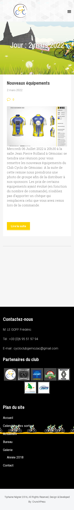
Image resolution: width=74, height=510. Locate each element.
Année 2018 (15, 457)
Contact (8, 465)
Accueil (8, 418)
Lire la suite (18, 226)
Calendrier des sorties (18, 426)
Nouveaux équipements (28, 83)
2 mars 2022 (14, 90)
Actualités (10, 434)
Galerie (8, 450)
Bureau (7, 442)
